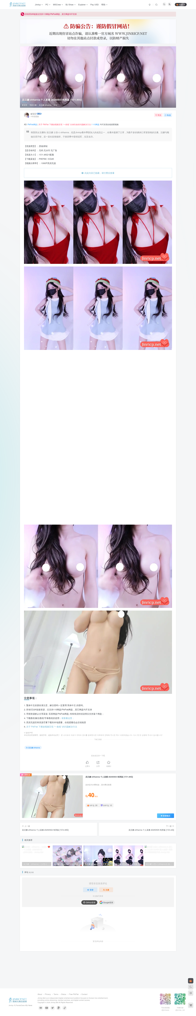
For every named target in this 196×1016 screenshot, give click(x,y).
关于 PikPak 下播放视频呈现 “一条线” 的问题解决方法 (51, 726)
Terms (56, 994)
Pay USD (94, 4)
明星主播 (33, 105)
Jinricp (38, 4)
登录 (91, 889)
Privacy (48, 994)
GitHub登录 (90, 902)
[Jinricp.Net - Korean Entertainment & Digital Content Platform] (18, 1000)
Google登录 (108, 902)
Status (63, 994)
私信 (169, 115)
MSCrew (57, 4)
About (40, 994)
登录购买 (166, 815)
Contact (84, 994)
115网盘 (95, 124)
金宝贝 (33, 113)
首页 (25, 105)
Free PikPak (74, 994)
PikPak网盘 (32, 124)
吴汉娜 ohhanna (45, 105)
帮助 (103, 4)
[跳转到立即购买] (190, 1005)
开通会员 (182, 4)
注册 (107, 889)
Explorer (82, 4)
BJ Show (69, 4)
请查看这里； (67, 718)
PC (46, 4)
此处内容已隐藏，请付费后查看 (98, 172)
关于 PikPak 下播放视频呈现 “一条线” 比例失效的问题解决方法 (65, 124)
